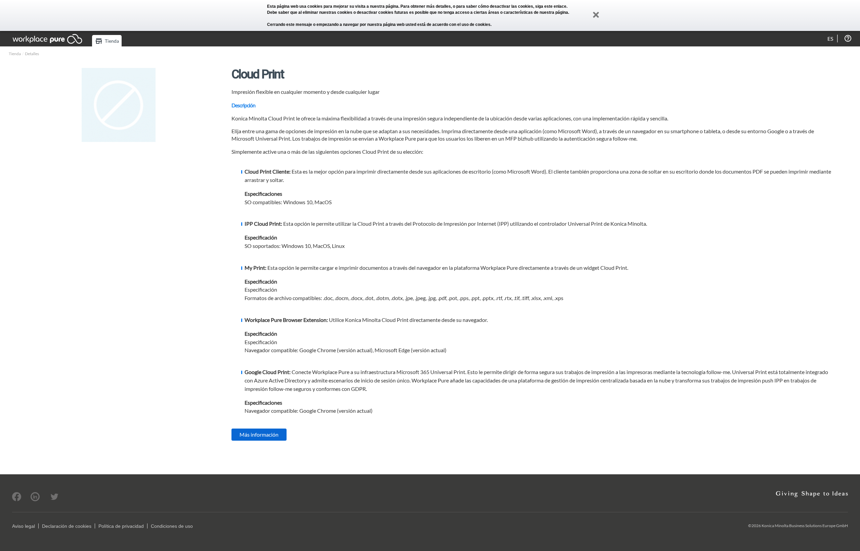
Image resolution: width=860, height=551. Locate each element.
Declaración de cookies (66, 526)
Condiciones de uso (172, 526)
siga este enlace (550, 6)
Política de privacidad (121, 526)
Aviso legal (23, 526)
